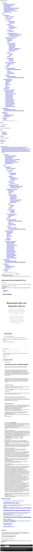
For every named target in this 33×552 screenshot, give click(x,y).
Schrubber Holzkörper (15, 187)
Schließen (1, 550)
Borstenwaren (9, 18)
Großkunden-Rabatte (8, 5)
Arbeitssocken (12, 44)
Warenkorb (4, 118)
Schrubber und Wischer (12, 33)
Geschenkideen (9, 80)
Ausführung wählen (12, 504)
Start (2, 276)
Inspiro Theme (23, 540)
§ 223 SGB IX (17, 371)
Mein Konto (4, 112)
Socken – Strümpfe (11, 43)
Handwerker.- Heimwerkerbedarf (14, 69)
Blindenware (6, 15)
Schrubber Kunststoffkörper (15, 34)
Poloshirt (12, 205)
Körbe (8, 65)
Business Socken (13, 197)
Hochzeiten (9, 233)
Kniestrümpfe (11, 47)
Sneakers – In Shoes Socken (14, 48)
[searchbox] (8, 357)
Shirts (8, 52)
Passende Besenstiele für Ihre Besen (11, 8)
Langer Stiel (11, 31)
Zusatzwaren (6, 88)
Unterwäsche (10, 58)
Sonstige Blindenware (10, 68)
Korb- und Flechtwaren (10, 62)
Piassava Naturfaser (10, 102)
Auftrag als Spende (11, 76)
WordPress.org (4, 134)
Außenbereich (12, 21)
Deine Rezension (6, 348)
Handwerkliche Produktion (9, 4)
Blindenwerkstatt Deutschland (10, 10)
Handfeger (9, 30)
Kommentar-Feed (5, 133)
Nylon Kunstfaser (10, 250)
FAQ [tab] (4, 291)
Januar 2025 (4, 124)
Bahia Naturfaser (9, 92)
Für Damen (12, 212)
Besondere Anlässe (8, 79)
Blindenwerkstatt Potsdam (9, 109)
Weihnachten (8, 84)
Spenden (7, 75)
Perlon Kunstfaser (9, 101)
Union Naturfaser (9, 105)
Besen (8, 20)
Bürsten (9, 24)
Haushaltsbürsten (13, 27)
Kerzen (7, 66)
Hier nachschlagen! (8, 416)
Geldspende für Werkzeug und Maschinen (15, 77)
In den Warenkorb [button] (12, 526)
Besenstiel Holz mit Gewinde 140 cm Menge (9, 285)
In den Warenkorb (4, 286)
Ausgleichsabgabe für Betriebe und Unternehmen (14, 110)
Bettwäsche (11, 190)
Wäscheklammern (10, 73)
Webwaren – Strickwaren (11, 37)
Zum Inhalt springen (3, 146)
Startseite (4, 3)
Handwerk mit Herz (9, 163)
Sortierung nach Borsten (10, 241)
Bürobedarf (12, 177)
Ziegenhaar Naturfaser (10, 106)
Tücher (8, 56)
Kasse (5, 119)
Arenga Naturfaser (9, 91)
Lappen (8, 41)
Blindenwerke (5, 108)
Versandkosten (7, 116)
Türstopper (11, 223)
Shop (3, 13)
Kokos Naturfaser (9, 96)
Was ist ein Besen (8, 158)
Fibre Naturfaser (9, 95)
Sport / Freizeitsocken (13, 49)
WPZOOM (29, 540)
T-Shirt (10, 55)
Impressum (2, 143)
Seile (8, 70)
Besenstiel (3, 288)
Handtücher (9, 40)
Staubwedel (11, 28)
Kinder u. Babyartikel (10, 16)
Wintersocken (13, 202)
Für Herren (11, 59)
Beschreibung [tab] (5, 290)
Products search (6, 120)
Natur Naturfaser (9, 97)
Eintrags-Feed (4, 132)
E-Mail (4, 351)
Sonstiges (9, 238)
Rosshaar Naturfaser (10, 100)
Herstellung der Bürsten (9, 9)
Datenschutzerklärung (10, 266)
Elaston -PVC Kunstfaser (12, 245)
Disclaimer (6, 113)
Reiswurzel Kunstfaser (11, 255)
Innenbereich (13, 174)
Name (4, 350)
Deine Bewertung (6, 341)
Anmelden (3, 131)
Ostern (7, 83)
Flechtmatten (11, 215)
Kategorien (2, 128)
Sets (6, 85)
